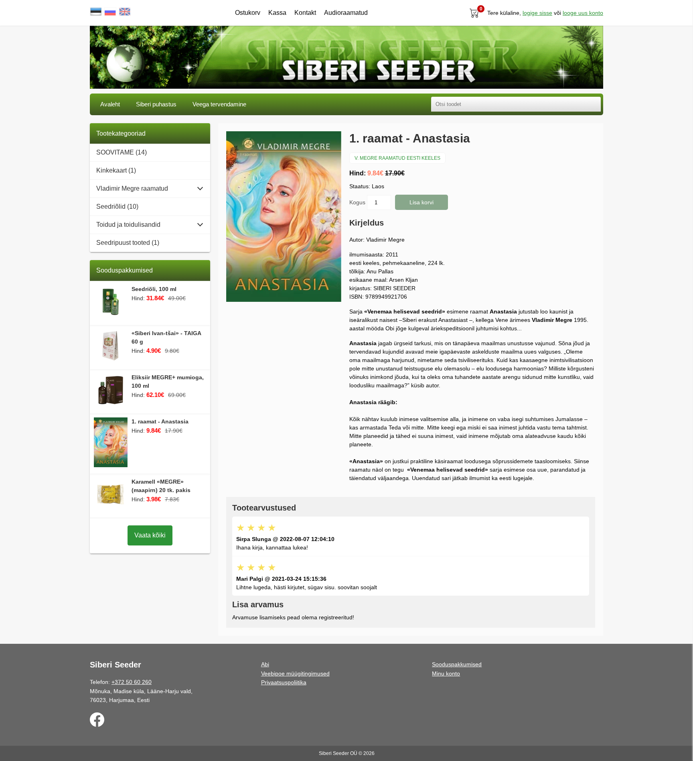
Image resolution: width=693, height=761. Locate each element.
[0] (474, 13)
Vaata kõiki (150, 535)
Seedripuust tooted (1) (127, 242)
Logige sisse (537, 13)
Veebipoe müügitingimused (295, 673)
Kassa (277, 12)
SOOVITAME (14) (121, 152)
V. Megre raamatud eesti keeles (397, 158)
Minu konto (446, 673)
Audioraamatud (346, 12)
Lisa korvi (421, 202)
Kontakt (305, 12)
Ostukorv (247, 12)
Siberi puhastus (156, 104)
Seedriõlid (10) (117, 206)
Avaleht (110, 104)
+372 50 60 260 (131, 682)
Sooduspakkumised (457, 664)
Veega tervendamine (219, 104)
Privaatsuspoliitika (283, 682)
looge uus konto (583, 13)
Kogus (358, 202)
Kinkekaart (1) (116, 170)
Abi (265, 664)
